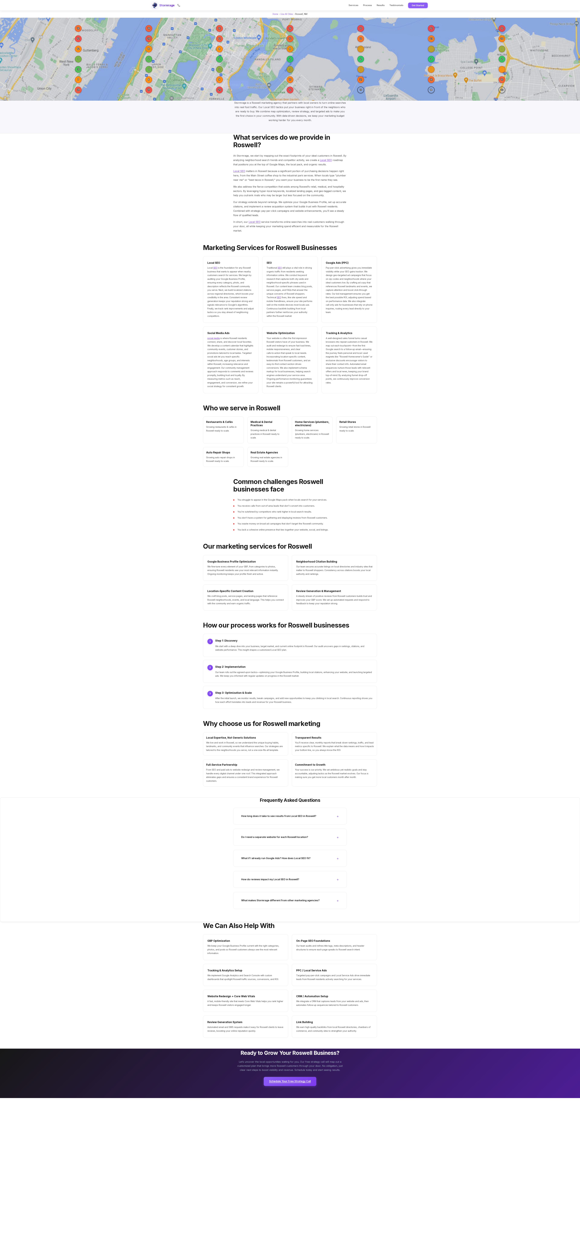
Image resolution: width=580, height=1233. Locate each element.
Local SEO (326, 160)
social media (213, 338)
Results (381, 5)
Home (275, 14)
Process (367, 5)
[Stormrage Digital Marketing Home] (154, 5)
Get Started (418, 5)
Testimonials (396, 5)
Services (353, 5)
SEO (215, 267)
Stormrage (166, 5)
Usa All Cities (286, 14)
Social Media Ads (218, 333)
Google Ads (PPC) (337, 262)
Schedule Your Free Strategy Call (290, 1081)
